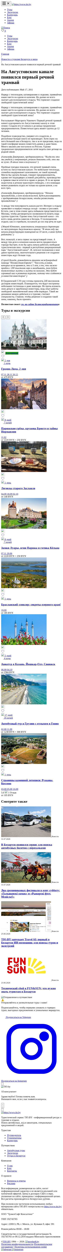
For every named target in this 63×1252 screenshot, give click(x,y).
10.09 (15, 789)
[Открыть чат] (2, 1105)
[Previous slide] (3, 317)
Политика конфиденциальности (17, 1244)
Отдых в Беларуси (16, 1155)
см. (23, 304)
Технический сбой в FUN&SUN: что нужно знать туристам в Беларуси (28, 990)
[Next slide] (8, 317)
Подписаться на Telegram (18, 1017)
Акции (10, 20)
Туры (9, 9)
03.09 (4, 789)
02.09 (4, 729)
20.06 (9, 553)
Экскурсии (12, 12)
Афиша (10, 22)
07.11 (4, 374)
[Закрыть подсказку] (2, 1083)
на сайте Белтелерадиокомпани (41, 304)
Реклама (11, 1183)
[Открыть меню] (6, 3)
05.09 (10, 789)
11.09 (9, 729)
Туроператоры (14, 1138)
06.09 (4, 669)
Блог (9, 17)
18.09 (10, 494)
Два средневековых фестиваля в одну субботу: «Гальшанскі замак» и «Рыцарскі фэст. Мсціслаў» (30, 893)
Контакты (12, 1171)
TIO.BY (7, 1241)
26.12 (15, 374)
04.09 (4, 494)
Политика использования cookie (31, 1247)
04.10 (9, 669)
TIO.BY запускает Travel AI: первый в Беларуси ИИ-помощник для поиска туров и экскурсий (29, 942)
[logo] (21, 4)
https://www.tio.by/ (53, 1206)
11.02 (3, 437)
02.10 (15, 494)
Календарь (12, 15)
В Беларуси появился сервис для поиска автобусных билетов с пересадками (26, 846)
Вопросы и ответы (16, 1181)
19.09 (3, 610)
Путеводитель (14, 1135)
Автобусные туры (16, 1150)
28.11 (10, 374)
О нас (10, 1165)
